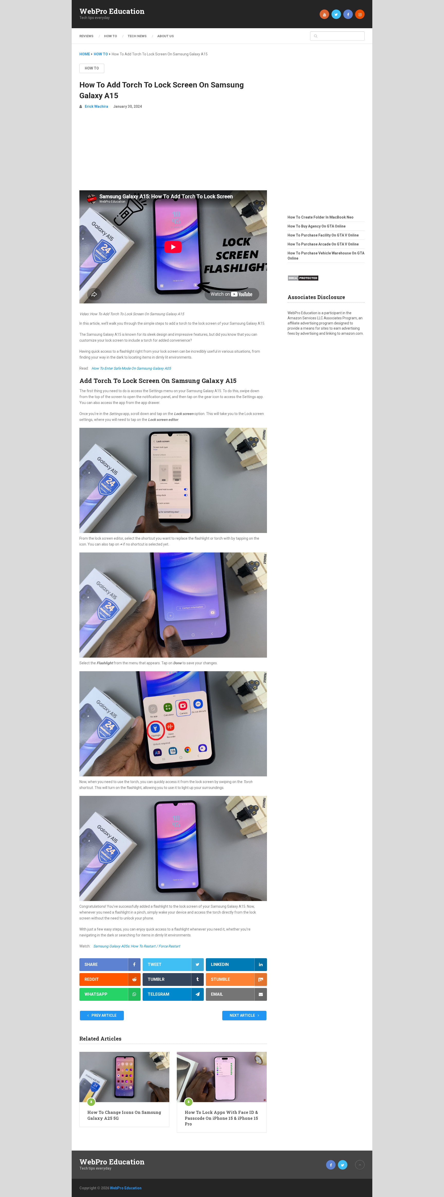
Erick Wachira (96, 106)
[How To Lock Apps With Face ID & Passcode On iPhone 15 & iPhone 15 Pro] (222, 1077)
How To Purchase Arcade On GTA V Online (323, 244)
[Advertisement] (173, 152)
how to (92, 68)
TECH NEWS (137, 36)
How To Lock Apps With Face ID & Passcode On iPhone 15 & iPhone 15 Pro (221, 1118)
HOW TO (110, 36)
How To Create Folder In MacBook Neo (321, 217)
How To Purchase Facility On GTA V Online (323, 235)
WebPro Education (112, 11)
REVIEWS (86, 36)
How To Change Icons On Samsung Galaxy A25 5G (124, 1115)
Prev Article (103, 1015)
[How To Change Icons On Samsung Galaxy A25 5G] (124, 1077)
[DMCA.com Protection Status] (303, 282)
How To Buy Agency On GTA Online (317, 226)
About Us (165, 36)
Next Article (243, 1015)
